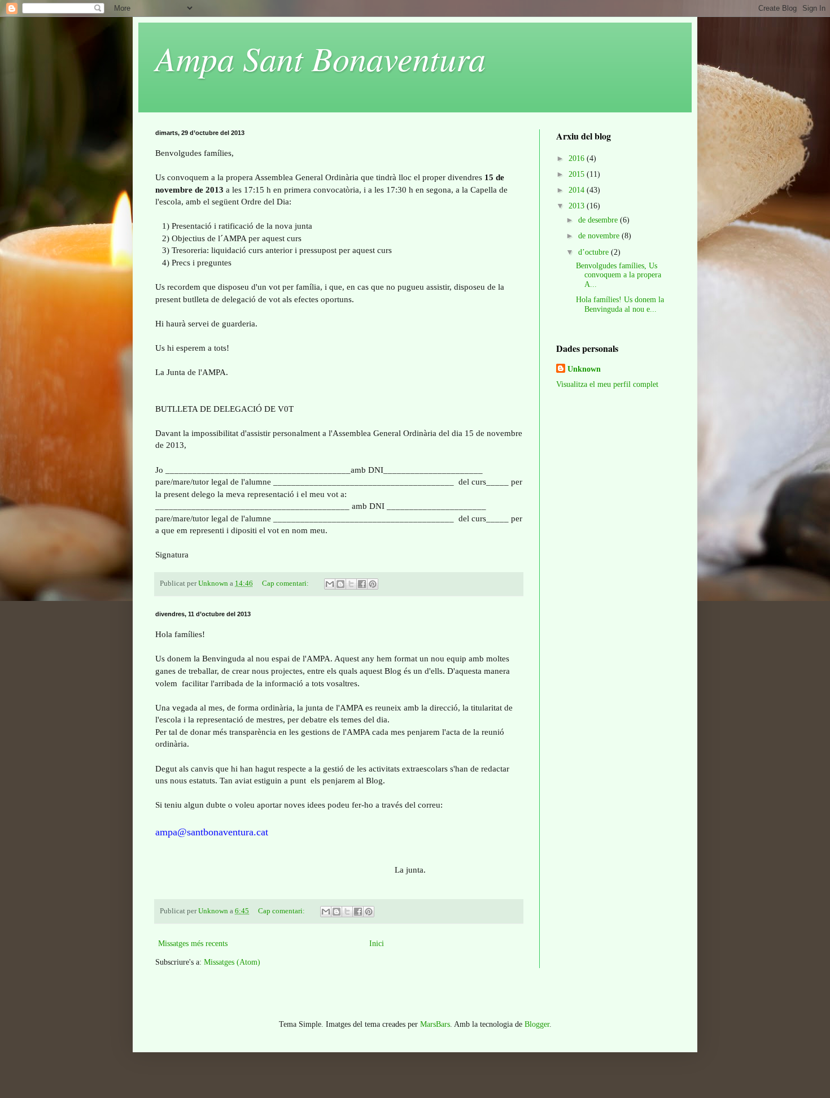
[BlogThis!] (340, 584)
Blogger (537, 1024)
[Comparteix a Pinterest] (372, 584)
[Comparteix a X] (351, 584)
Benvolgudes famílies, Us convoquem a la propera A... (618, 275)
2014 (578, 190)
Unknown (584, 369)
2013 (578, 206)
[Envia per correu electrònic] (329, 584)
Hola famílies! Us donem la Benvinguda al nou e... (620, 304)
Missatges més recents (193, 943)
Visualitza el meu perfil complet (607, 384)
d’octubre (594, 252)
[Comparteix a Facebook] (362, 584)
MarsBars (435, 1024)
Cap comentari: (286, 583)
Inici (376, 943)
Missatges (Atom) (232, 962)
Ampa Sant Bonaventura (320, 57)
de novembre (600, 236)
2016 (578, 158)
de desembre (599, 220)
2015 (578, 174)
